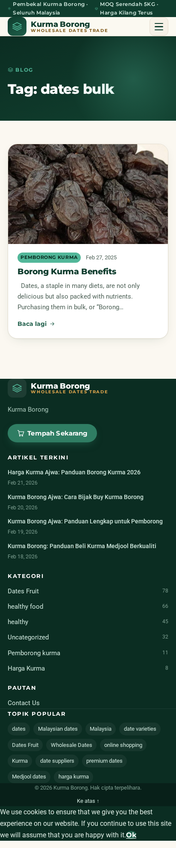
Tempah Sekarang (88, 129)
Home (30, 48)
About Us (35, 74)
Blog (27, 100)
